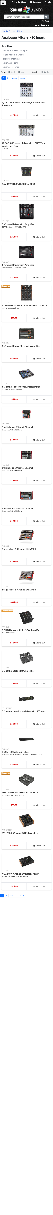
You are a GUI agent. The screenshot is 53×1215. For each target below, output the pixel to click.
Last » (22, 78)
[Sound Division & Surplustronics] (26, 10)
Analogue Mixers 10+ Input (14, 50)
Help (48, 2)
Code (46, 72)
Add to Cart (40, 115)
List (22, 72)
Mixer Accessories (10, 67)
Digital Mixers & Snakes (13, 54)
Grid (12, 72)
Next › (14, 78)
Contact (36, 2)
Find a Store (20, 2)
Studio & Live (8, 31)
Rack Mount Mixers (11, 58)
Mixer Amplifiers (10, 62)
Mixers (20, 31)
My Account (43, 25)
